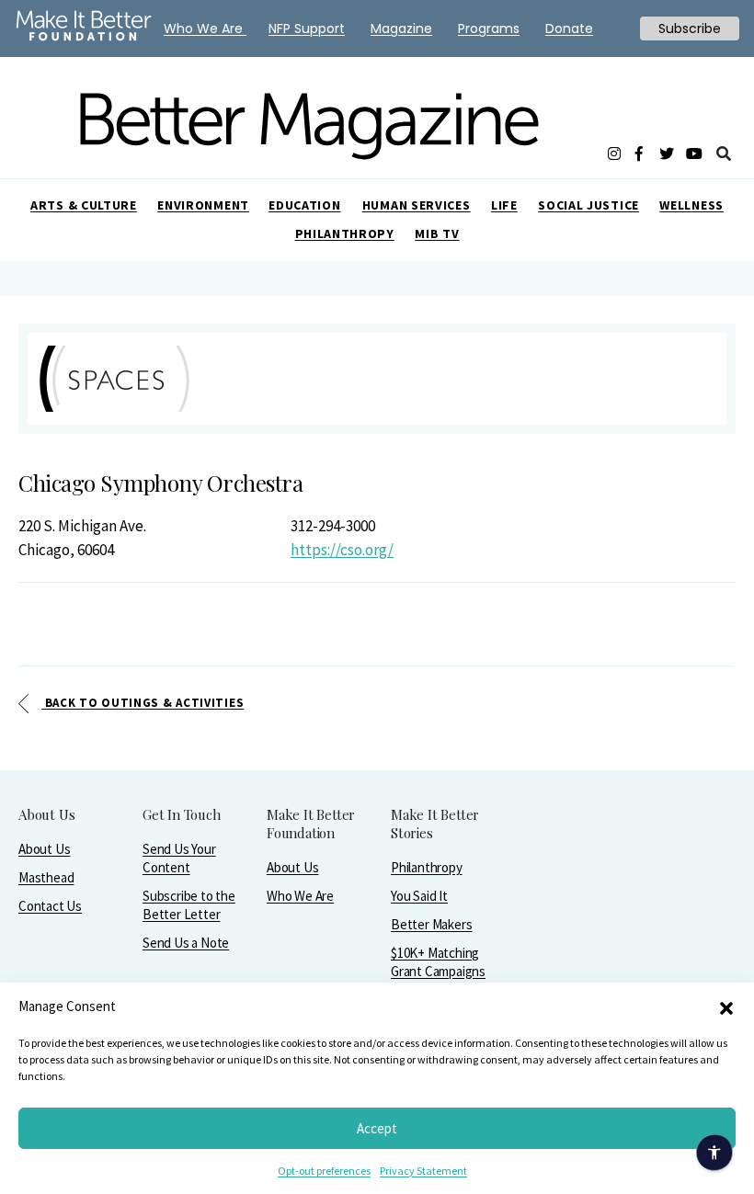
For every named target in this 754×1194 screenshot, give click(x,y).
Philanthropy (344, 233)
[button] (726, 1006)
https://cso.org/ (342, 550)
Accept (377, 1128)
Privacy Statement (423, 1170)
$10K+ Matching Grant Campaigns (438, 962)
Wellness (691, 205)
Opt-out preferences (324, 1170)
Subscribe (689, 28)
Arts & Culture (83, 205)
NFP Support (306, 28)
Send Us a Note (186, 942)
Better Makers (431, 924)
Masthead (46, 877)
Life (504, 205)
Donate (569, 28)
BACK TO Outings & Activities (142, 703)
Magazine (401, 28)
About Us (44, 849)
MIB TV (437, 233)
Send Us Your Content (179, 858)
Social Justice (588, 205)
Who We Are (300, 895)
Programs (489, 28)
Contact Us (50, 906)
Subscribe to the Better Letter (189, 905)
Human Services (416, 205)
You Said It (419, 895)
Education (304, 205)
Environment (203, 205)
